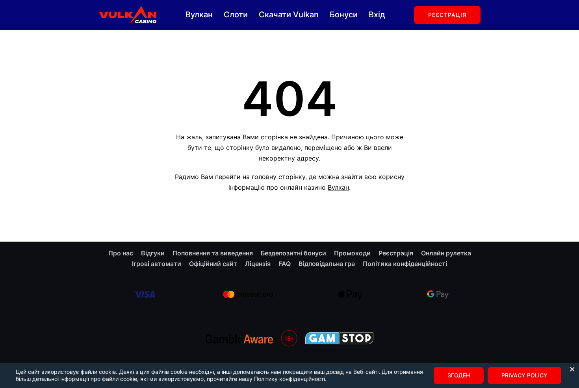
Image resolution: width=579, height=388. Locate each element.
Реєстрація (447, 14)
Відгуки (153, 253)
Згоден (458, 375)
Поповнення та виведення (213, 253)
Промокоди (352, 253)
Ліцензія (258, 264)
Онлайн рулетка (446, 253)
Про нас (120, 253)
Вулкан (199, 14)
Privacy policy (524, 375)
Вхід (377, 14)
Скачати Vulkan (289, 14)
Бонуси (344, 14)
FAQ (284, 264)
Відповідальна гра (327, 264)
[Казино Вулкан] (127, 14)
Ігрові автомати (156, 264)
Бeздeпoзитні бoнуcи (293, 253)
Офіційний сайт (213, 264)
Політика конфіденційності (405, 264)
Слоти (236, 14)
